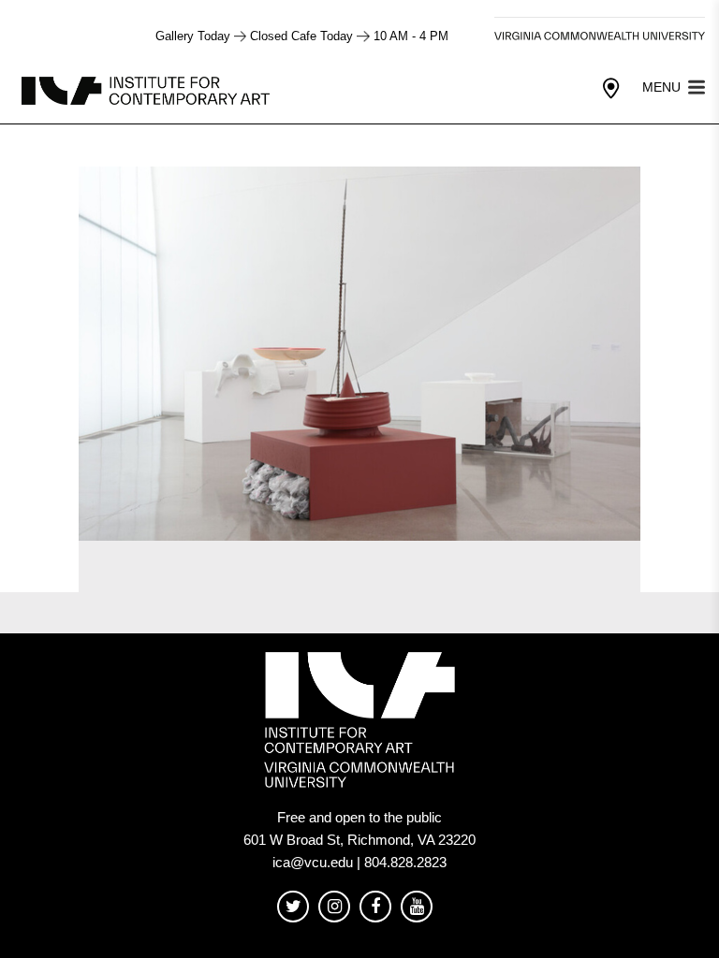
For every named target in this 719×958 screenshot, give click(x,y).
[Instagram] (334, 907)
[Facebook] (375, 907)
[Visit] (611, 89)
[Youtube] (417, 907)
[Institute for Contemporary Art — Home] (147, 89)
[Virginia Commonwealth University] (599, 36)
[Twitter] (293, 907)
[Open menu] (696, 85)
